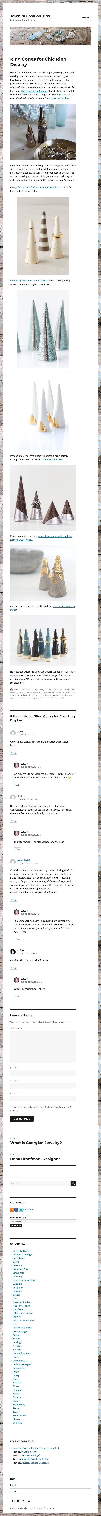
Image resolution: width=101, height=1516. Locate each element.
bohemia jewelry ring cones (36, 692)
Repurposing (19, 1368)
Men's (16, 1335)
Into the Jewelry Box (23, 1320)
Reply (13, 753)
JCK (14, 1324)
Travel (16, 1408)
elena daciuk (24, 860)
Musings (17, 1342)
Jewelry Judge (20, 1331)
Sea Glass (17, 1382)
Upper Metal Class (59, 98)
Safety (16, 1375)
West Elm (61, 94)
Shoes (16, 1386)
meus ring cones (57, 695)
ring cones (69, 695)
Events (16, 1294)
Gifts (15, 1298)
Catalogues (18, 1272)
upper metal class (17, 698)
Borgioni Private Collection (35, 1459)
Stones (16, 1393)
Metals (16, 1338)
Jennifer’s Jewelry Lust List (45, 1448)
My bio (13, 1485)
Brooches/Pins (20, 1269)
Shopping (18, 1390)
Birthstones (19, 1258)
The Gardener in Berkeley (34, 91)
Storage (42, 689)
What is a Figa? (29, 1451)
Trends (16, 1412)
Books (16, 1261)
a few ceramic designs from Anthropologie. (38, 187)
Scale (15, 1379)
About (13, 1491)
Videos (16, 1419)
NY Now (17, 1349)
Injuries (17, 1316)
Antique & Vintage (22, 1254)
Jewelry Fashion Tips (30, 16)
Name (14, 1068)
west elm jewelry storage (36, 698)
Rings (35, 689)
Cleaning (17, 1276)
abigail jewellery (54, 689)
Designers (18, 1287)
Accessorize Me (21, 1250)
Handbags (18, 1309)
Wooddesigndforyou (52, 459)
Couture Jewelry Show (24, 1280)
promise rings (20, 1448)
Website (14, 1094)
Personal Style (20, 1360)
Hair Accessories (21, 1305)
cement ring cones (56, 692)
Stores (16, 1401)
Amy (16, 689)
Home (13, 1479)
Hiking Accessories (22, 1313)
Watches (17, 1423)
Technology (19, 1404)
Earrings (17, 1291)
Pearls (16, 1357)
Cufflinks (17, 1283)
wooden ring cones (56, 698)
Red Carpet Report (22, 1364)
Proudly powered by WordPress (43, 1508)
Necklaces (18, 1346)
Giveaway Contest (22, 1302)
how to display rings (24, 695)
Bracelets (17, 1265)
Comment (16, 1028)
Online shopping (21, 1353)
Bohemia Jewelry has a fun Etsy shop (29, 280)
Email (14, 1081)
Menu (85, 17)
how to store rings (41, 695)
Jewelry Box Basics (22, 1327)
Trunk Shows (20, 1415)
